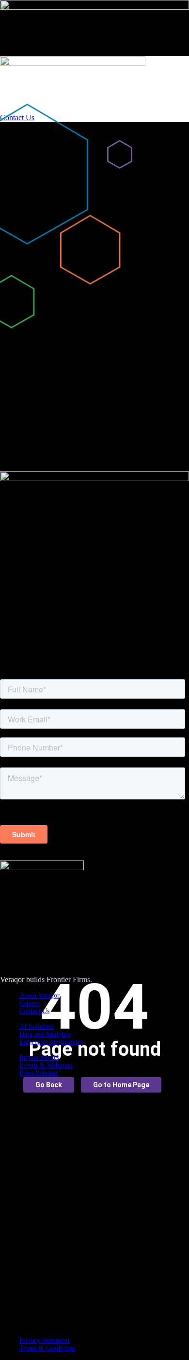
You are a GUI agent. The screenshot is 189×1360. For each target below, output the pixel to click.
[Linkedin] (104, 1309)
